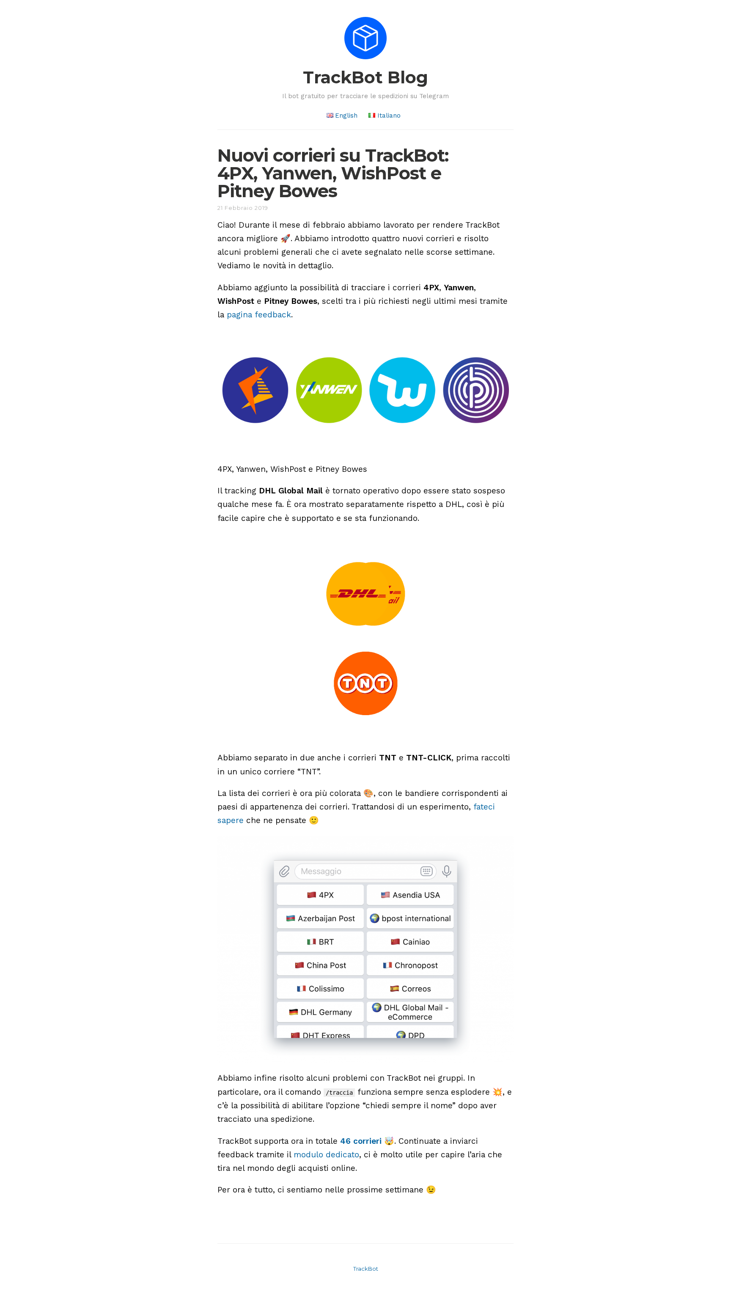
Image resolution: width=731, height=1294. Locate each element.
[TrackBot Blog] (365, 61)
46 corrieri (361, 1141)
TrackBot (365, 1268)
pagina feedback (259, 314)
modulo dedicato (326, 1154)
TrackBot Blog (365, 77)
